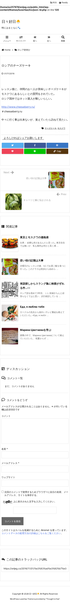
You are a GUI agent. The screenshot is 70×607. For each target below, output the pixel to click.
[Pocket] (12, 151)
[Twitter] (13, 145)
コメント (6, 415)
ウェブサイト (8, 477)
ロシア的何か (24, 49)
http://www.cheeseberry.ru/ (18, 106)
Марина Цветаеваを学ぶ (35, 330)
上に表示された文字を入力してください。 (34, 501)
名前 (4, 448)
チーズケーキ (50, 128)
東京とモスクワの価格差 (34, 237)
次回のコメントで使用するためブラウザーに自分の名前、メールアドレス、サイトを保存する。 (36, 493)
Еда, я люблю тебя (32, 306)
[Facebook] (35, 145)
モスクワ (61, 128)
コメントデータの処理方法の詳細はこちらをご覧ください (31, 533)
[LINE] (35, 151)
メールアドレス (10, 463)
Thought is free (52, 599)
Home (8, 49)
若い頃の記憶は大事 (31, 260)
